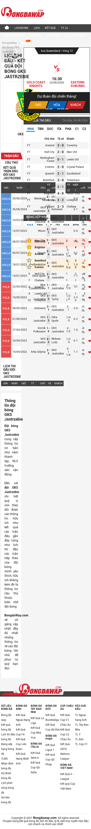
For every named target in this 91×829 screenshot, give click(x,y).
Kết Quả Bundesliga (52, 717)
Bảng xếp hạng (14, 35)
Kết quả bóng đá (6, 727)
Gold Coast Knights (36, 84)
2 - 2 (60, 200)
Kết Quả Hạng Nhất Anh (22, 758)
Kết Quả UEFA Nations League (65, 751)
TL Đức (79, 739)
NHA (30, 129)
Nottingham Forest (47, 159)
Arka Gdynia (38, 351)
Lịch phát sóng (75, 35)
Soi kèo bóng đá (6, 800)
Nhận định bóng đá (7, 766)
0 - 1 (60, 159)
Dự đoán (35, 35)
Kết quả (50, 28)
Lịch (37, 28)
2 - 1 (60, 173)
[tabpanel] (57, 80)
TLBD (4, 758)
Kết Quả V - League (67, 777)
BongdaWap (9, 43)
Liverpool (72, 200)
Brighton (49, 193)
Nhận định (53, 35)
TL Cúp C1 (81, 744)
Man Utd (72, 152)
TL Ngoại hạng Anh (81, 717)
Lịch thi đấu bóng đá (8, 737)
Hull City (49, 152)
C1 (77, 129)
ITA (59, 129)
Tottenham (73, 180)
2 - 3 (60, 206)
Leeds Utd (73, 159)
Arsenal (49, 145)
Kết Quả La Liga (37, 721)
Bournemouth (75, 186)
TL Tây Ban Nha (82, 727)
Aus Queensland (51, 50)
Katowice (57, 209)
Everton (49, 167)
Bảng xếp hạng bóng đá (7, 749)
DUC (50, 129)
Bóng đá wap (6, 717)
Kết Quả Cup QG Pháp (50, 759)
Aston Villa (73, 193)
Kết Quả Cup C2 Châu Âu (65, 734)
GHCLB (6, 198)
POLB (6, 287)
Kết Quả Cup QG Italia (35, 767)
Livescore (21, 28)
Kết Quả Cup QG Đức (53, 727)
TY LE (64, 28)
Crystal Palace (75, 167)
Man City (49, 186)
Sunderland (73, 173)
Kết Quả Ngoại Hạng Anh (23, 720)
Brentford (48, 180)
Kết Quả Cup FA (20, 732)
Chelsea (71, 206)
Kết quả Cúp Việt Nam (67, 786)
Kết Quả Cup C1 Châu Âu (65, 720)
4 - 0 (60, 193)
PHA (68, 129)
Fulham (49, 206)
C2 (84, 129)
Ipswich (49, 173)
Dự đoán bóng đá (6, 776)
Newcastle (48, 200)
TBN (41, 129)
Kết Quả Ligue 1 (50, 747)
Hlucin (42, 230)
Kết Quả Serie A (35, 755)
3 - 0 (60, 145)
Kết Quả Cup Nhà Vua (36, 732)
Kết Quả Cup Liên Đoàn (21, 744)
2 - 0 (60, 152)
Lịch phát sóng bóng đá (7, 787)
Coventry (72, 145)
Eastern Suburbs (77, 84)
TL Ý (78, 734)
